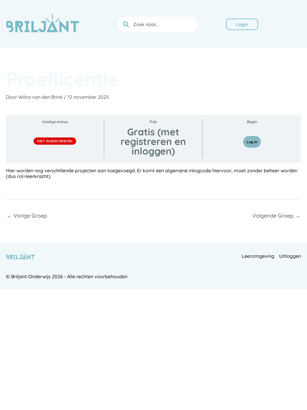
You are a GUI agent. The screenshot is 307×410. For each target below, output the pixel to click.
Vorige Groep (27, 215)
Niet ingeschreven (55, 141)
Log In (252, 142)
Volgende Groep (276, 215)
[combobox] (158, 24)
